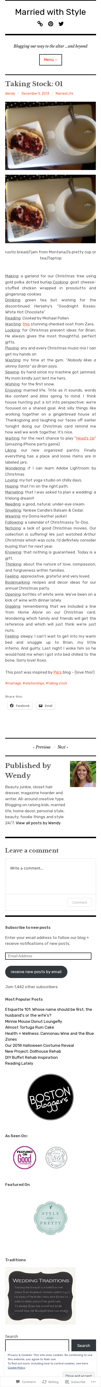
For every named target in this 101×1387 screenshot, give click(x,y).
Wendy (10, 94)
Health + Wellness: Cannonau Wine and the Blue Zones (49, 1036)
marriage (14, 683)
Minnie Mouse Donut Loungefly (33, 1021)
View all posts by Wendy (38, 823)
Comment (79, 902)
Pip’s (58, 672)
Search (11, 1336)
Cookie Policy (16, 1367)
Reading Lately (19, 1063)
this (26, 324)
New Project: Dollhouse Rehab (33, 1051)
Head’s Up (85, 438)
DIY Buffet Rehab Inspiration (31, 1057)
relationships (34, 683)
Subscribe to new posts (27, 927)
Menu (49, 59)
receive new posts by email (36, 971)
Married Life (64, 94)
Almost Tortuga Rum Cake (29, 1027)
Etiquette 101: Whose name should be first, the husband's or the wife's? (48, 1012)
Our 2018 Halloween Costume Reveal (39, 1045)
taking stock (57, 683)
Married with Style (50, 12)
